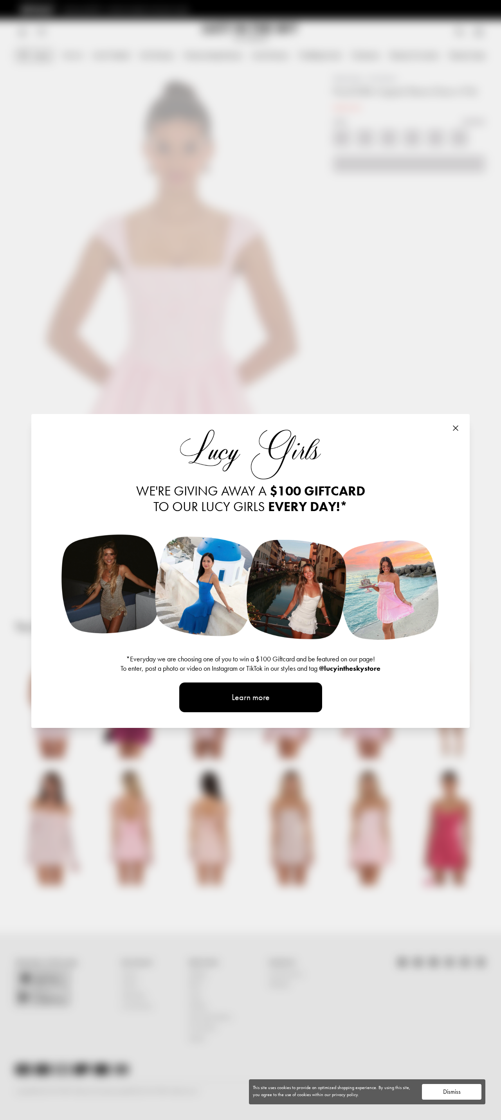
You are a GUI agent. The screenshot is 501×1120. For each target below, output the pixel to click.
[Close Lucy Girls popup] (455, 428)
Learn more (251, 697)
